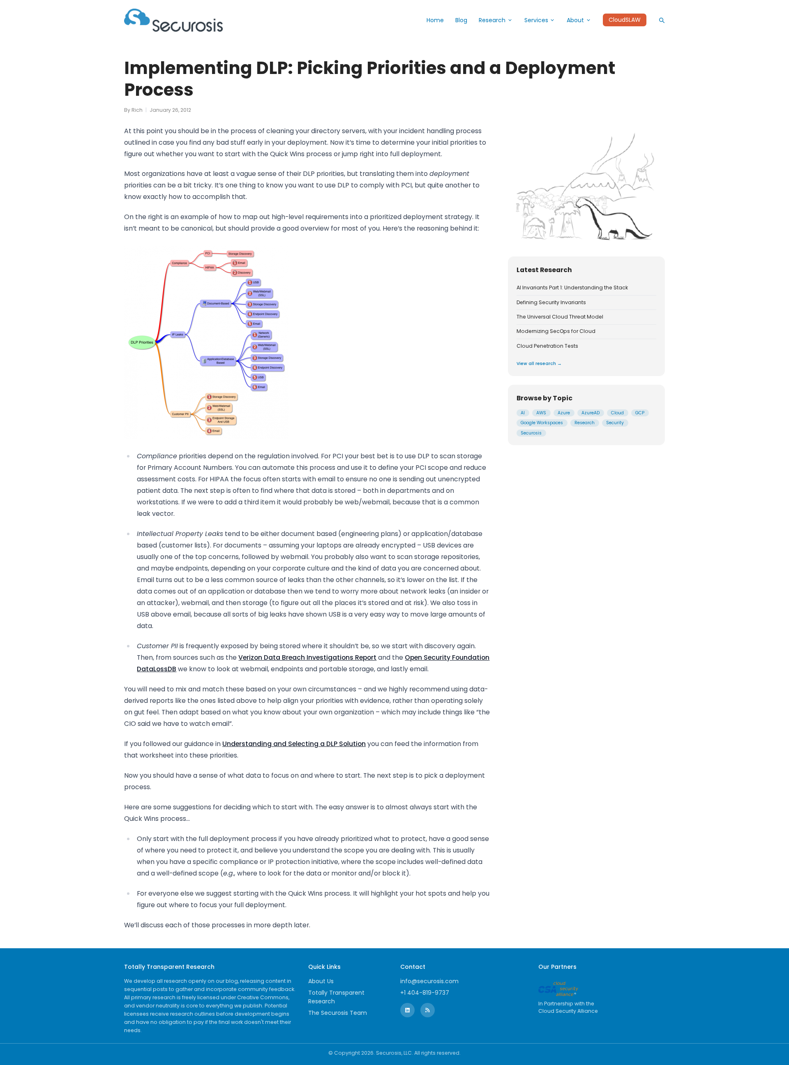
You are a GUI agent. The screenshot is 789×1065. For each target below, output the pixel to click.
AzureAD (590, 413)
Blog (461, 20)
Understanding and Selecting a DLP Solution (294, 744)
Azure (564, 413)
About (575, 20)
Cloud (617, 413)
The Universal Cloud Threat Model (560, 317)
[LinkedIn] (407, 1010)
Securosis (531, 433)
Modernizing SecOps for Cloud (556, 331)
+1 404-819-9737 (424, 993)
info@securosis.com (429, 981)
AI (523, 413)
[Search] (661, 20)
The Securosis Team (337, 1013)
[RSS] (427, 1010)
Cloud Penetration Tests (547, 346)
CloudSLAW (625, 20)
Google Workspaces (542, 423)
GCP (639, 413)
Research (492, 20)
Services (536, 20)
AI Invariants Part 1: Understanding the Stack (572, 287)
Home (435, 20)
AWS (541, 413)
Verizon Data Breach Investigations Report (307, 657)
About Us (321, 981)
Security (615, 423)
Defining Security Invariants (551, 302)
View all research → (539, 363)
